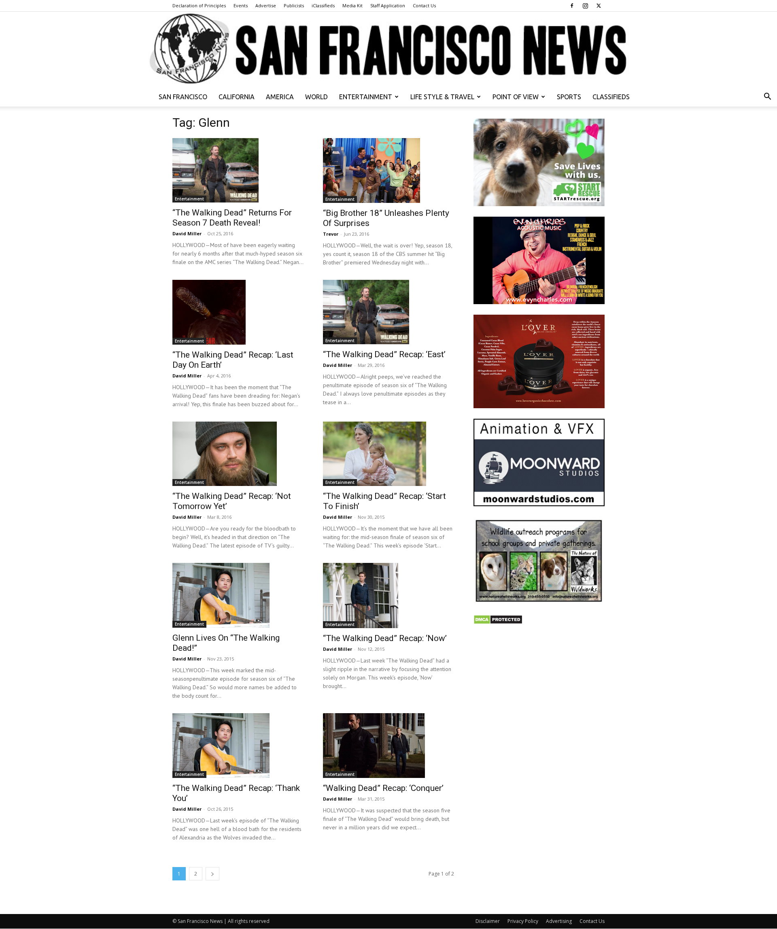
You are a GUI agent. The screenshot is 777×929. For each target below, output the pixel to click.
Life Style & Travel (442, 96)
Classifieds (611, 96)
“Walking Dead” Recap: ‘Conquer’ (383, 788)
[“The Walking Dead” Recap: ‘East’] (388, 312)
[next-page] (212, 873)
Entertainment (365, 96)
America (280, 96)
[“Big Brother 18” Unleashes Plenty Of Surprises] (388, 170)
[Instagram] (585, 5)
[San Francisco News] (388, 49)
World (316, 96)
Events (241, 5)
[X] (598, 5)
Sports (569, 96)
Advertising (559, 921)
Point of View (516, 96)
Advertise (265, 5)
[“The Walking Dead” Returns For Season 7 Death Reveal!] (238, 170)
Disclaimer (488, 921)
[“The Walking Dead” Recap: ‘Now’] (388, 595)
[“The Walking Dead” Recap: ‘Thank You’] (238, 745)
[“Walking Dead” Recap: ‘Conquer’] (388, 745)
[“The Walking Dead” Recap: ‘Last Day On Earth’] (238, 312)
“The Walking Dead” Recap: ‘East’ (384, 354)
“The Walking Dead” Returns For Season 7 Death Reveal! (232, 218)
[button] (767, 97)
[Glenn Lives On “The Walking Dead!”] (238, 595)
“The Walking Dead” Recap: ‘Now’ (385, 638)
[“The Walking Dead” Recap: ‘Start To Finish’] (388, 454)
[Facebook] (572, 5)
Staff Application (387, 5)
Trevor (330, 234)
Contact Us (424, 5)
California (237, 96)
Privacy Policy (522, 921)
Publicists (294, 5)
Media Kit (352, 5)
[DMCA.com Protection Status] (497, 622)
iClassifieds (323, 5)
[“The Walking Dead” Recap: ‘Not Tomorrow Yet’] (238, 454)
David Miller (187, 233)
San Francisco (183, 96)
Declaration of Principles (199, 5)
